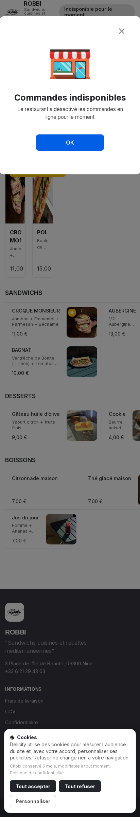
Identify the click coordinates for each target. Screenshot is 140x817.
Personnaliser (33, 801)
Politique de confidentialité (37, 772)
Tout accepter (33, 786)
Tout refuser (80, 786)
